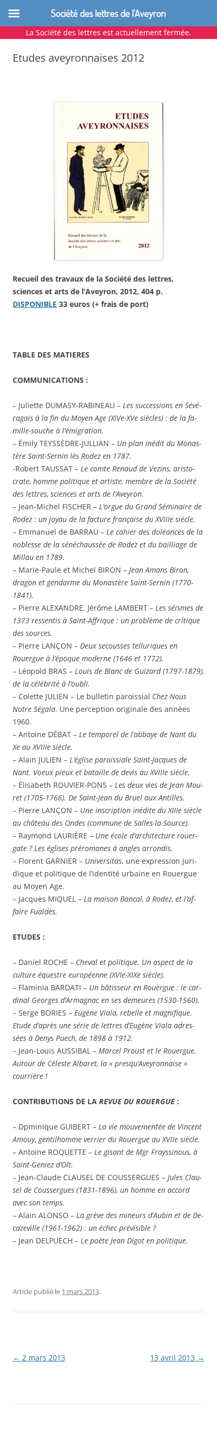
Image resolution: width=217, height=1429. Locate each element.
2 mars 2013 (39, 1358)
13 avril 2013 (177, 1358)
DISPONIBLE (35, 304)
